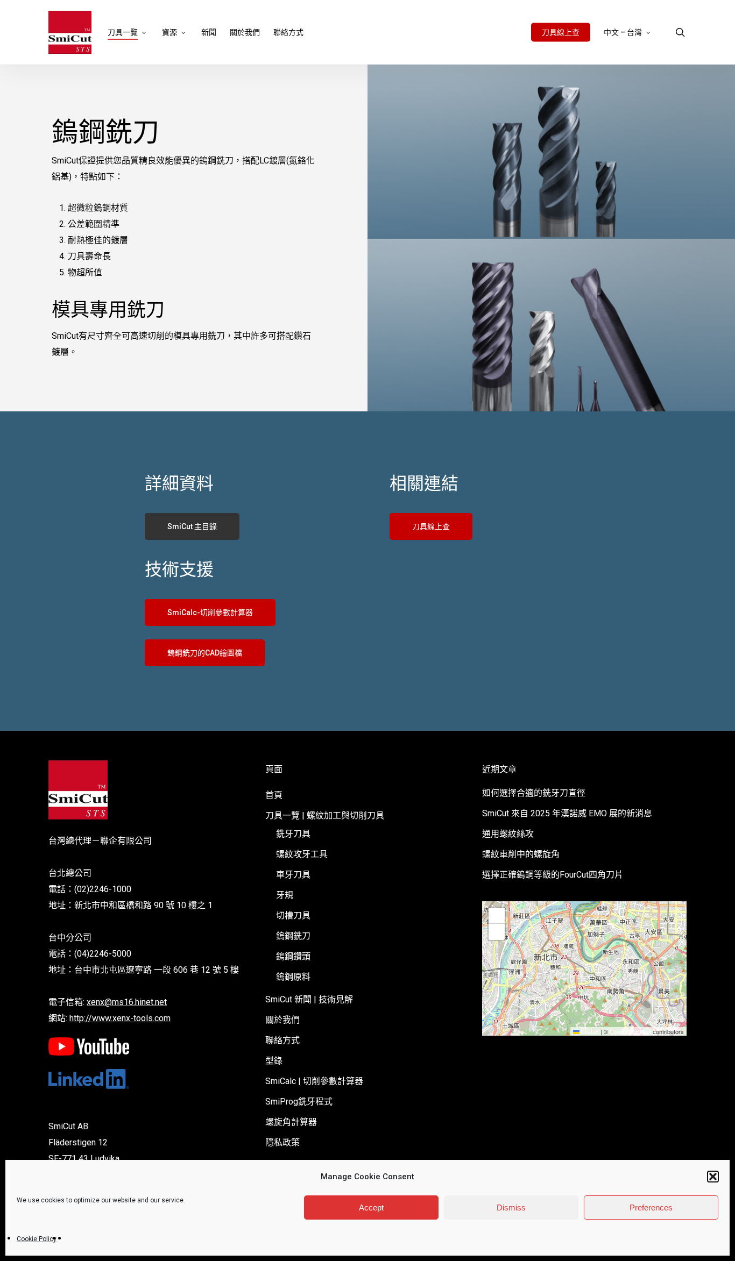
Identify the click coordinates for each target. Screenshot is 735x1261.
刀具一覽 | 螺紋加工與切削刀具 (324, 815)
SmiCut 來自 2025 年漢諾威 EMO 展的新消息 (567, 813)
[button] (713, 1176)
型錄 (273, 1061)
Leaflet (589, 1031)
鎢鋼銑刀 (293, 936)
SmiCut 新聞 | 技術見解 (309, 999)
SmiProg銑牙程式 (299, 1101)
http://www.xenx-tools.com (120, 1018)
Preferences (651, 1207)
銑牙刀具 (293, 834)
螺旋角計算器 (291, 1122)
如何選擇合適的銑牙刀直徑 (533, 793)
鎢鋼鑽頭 (293, 956)
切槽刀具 (293, 915)
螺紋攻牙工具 (302, 854)
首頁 (273, 795)
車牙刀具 (293, 875)
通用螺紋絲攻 (508, 834)
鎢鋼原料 (293, 977)
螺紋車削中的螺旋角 (521, 854)
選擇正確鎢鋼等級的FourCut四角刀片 (552, 875)
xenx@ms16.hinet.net (127, 1002)
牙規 (284, 895)
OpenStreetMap (630, 1031)
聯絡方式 (282, 1040)
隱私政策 (282, 1142)
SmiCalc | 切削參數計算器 (314, 1081)
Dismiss (511, 1207)
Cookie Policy (36, 1239)
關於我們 (282, 1020)
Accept (371, 1207)
